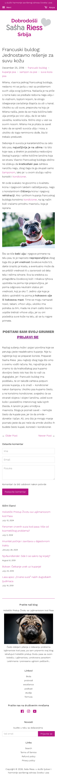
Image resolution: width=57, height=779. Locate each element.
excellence (28, 684)
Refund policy (28, 756)
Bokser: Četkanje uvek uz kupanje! (21, 566)
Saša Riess (29, 769)
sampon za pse (28, 71)
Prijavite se (46, 733)
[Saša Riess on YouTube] (34, 712)
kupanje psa (9, 71)
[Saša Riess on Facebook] (22, 712)
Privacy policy (28, 760)
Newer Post (45, 435)
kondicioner (19, 176)
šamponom (8, 172)
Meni (8, 7)
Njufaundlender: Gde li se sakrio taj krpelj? (26, 556)
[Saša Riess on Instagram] (28, 712)
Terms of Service (28, 752)
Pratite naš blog (28, 604)
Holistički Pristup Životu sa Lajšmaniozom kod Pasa (28, 610)
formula (28, 697)
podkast (28, 689)
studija (28, 693)
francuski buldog (37, 67)
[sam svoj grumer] (28, 341)
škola (28, 676)
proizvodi (28, 680)
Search (28, 748)
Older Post (11, 435)
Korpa (51, 7)
